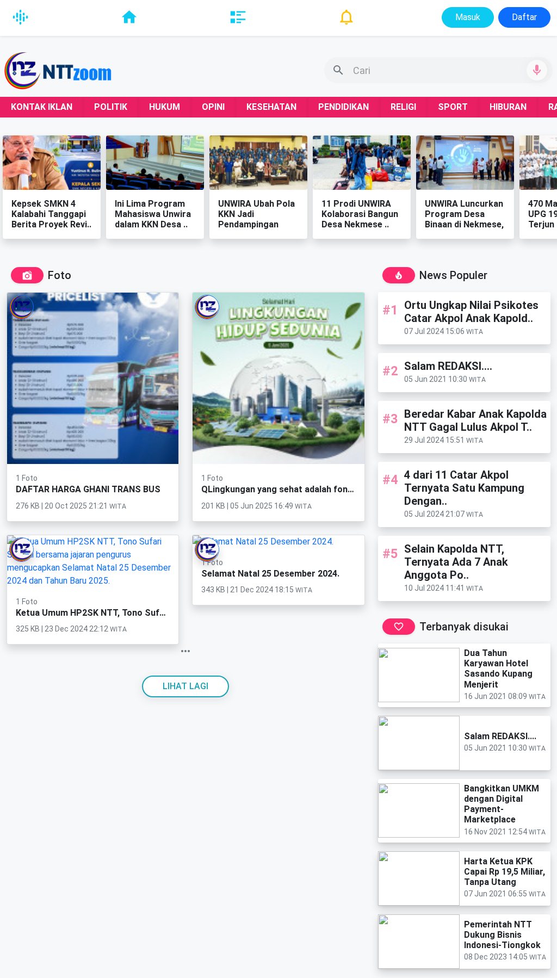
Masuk (467, 17)
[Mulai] (537, 70)
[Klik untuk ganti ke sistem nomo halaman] (186, 651)
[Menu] (20, 17)
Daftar (524, 17)
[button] (438, 70)
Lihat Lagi (185, 686)
